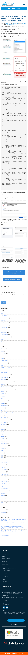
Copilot (2, 358)
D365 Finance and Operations (7, 382)
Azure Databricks (4, 327)
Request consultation (15, 653)
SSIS (1, 500)
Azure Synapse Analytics (5, 337)
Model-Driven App (4, 445)
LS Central (3, 441)
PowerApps (3, 476)
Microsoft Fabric (4, 443)
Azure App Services (4, 320)
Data (2, 398)
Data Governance (4, 400)
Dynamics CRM (4, 424)
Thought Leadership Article (6, 505)
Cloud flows (3, 353)
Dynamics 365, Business (5, 419)
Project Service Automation (6, 486)
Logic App (3, 438)
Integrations (3, 434)
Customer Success (4, 363)
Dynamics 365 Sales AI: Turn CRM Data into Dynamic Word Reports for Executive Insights (14, 523)
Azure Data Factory (4, 325)
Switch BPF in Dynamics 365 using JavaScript (12, 279)
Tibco (2, 507)
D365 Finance (3, 379)
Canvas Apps (3, 348)
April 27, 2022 (8, 23)
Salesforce (3, 493)
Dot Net (2, 415)
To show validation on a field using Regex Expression (15, 272)
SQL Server (3, 498)
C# (1, 346)
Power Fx (2, 467)
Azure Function (4, 332)
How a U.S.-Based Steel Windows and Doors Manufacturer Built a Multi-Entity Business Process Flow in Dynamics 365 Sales (13, 531)
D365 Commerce (4, 370)
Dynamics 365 (3, 417)
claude (2, 351)
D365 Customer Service (5, 374)
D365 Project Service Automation (7, 389)
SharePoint (3, 495)
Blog (2, 341)
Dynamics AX (3, 422)
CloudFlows (3, 355)
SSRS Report (3, 502)
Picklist (12, 24)
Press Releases (4, 481)
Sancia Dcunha (15, 23)
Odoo (2, 450)
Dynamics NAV (4, 427)
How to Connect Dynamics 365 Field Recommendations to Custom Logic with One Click (14, 535)
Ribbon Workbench (4, 488)
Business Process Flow (5, 344)
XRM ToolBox (3, 512)
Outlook (2, 455)
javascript (9, 24)
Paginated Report (4, 460)
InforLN (2, 431)
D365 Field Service (4, 377)
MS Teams (3, 448)
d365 (2, 365)
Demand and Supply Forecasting (7, 412)
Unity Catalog (3, 509)
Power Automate (4, 462)
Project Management (5, 483)
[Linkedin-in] (4, 607)
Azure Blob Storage (4, 322)
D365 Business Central (5, 367)
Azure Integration (4, 334)
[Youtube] (7, 607)
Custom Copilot (4, 360)
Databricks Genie (4, 405)
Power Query (3, 472)
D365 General (3, 384)
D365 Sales (3, 393)
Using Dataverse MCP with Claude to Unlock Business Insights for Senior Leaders (13, 520)
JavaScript (3, 436)
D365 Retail (3, 391)
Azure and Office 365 (5, 318)
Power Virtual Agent (5, 474)
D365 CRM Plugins (4, 372)
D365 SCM (3, 396)
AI (1, 310)
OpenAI (2, 453)
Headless (3, 429)
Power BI (2, 464)
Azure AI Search (4, 315)
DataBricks (3, 403)
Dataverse (3, 408)
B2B (2, 339)
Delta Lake (3, 410)
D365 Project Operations (6, 386)
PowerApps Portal (4, 479)
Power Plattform (4, 469)
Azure (2, 313)
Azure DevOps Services (5, 329)
